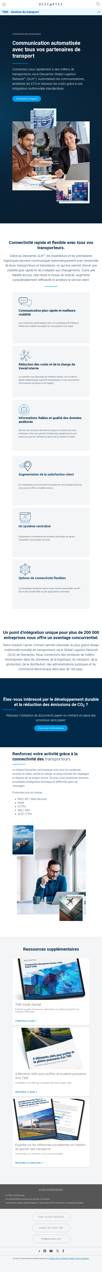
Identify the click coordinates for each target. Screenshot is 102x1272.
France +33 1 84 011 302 (51, 1228)
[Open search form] (98, 4)
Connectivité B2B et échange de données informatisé (27, 1199)
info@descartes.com (51, 1239)
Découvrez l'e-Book (26, 1092)
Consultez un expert (26, 98)
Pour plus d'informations (51, 728)
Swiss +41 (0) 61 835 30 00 (51, 1217)
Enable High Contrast (59, 1259)
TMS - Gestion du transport (20, 12)
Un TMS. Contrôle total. (15, 1195)
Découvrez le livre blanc (29, 1163)
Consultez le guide (25, 1021)
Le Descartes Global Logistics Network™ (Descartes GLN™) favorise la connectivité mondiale (44, 1203)
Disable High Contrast (79, 1259)
